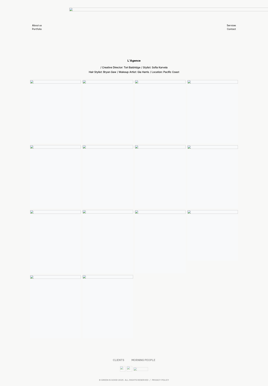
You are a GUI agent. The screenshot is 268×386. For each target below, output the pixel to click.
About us (37, 25)
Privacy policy (160, 380)
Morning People (143, 360)
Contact (231, 29)
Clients (118, 360)
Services (231, 25)
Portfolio (37, 29)
